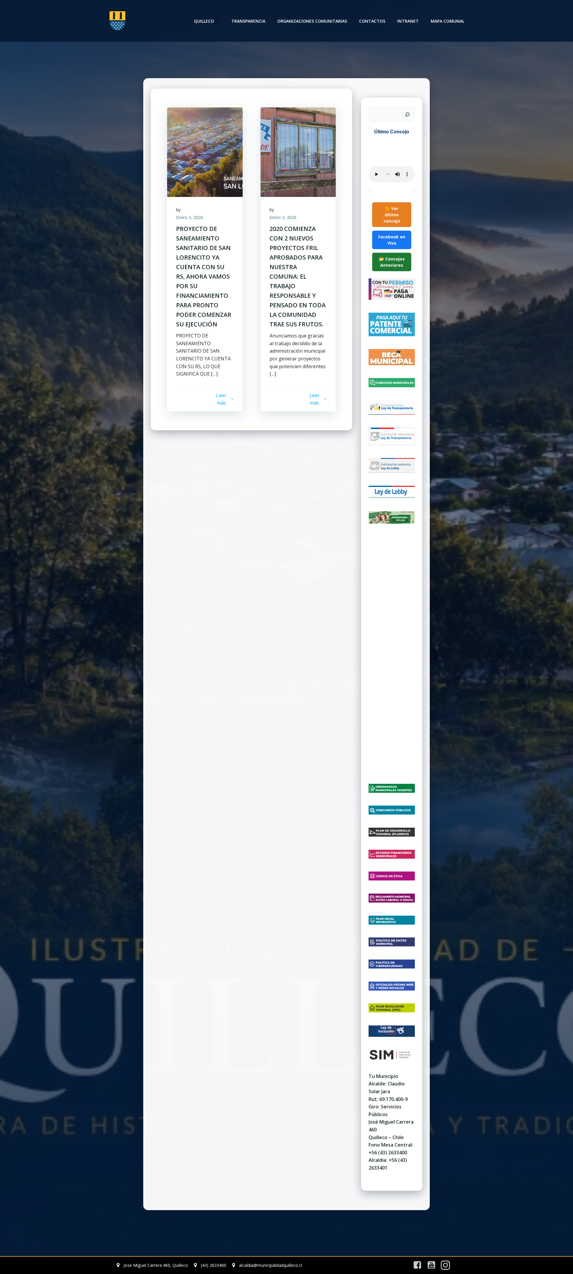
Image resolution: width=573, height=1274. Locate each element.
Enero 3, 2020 (189, 217)
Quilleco (204, 21)
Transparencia (248, 21)
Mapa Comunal (447, 21)
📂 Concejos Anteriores (392, 262)
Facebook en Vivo (391, 240)
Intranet (408, 21)
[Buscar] (407, 114)
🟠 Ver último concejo (391, 215)
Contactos (372, 21)
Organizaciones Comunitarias (312, 21)
